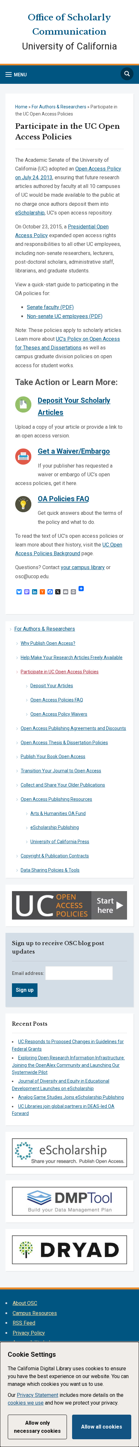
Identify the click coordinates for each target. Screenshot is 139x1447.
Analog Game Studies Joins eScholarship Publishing (71, 1097)
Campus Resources (35, 1313)
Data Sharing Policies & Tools (50, 870)
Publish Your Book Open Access (53, 756)
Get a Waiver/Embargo (74, 451)
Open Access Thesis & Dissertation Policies (64, 742)
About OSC (25, 1303)
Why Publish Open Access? (48, 643)
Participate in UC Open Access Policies (60, 671)
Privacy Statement (37, 1395)
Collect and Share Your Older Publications (63, 785)
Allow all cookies (101, 1427)
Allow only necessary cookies (37, 1427)
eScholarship (30, 213)
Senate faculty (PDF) (50, 307)
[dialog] (69, 1394)
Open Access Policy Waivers (58, 714)
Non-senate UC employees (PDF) (64, 316)
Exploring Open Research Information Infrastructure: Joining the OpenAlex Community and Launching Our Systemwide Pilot (68, 1065)
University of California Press (59, 841)
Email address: (28, 973)
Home (21, 106)
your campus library (83, 567)
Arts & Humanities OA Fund (58, 813)
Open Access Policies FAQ (56, 699)
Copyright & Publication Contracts (55, 855)
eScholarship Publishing (54, 827)
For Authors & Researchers (44, 629)
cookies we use (26, 1403)
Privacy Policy (29, 1333)
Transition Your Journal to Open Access (61, 770)
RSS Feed (24, 1323)
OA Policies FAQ (63, 499)
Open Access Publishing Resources (56, 799)
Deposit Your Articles (51, 685)
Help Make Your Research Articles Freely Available (72, 657)
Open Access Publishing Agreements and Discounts (73, 728)
